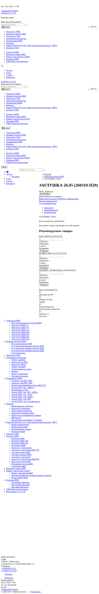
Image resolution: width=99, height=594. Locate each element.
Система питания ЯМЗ (21, 455)
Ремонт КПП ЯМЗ (19, 478)
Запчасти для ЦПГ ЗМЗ (21, 381)
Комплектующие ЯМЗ (16, 54)
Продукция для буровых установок (26, 420)
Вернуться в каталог (48, 199)
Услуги (9, 70)
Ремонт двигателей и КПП (18, 57)
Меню (4, 167)
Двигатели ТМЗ (13, 36)
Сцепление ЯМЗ (18, 466)
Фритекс (10, 43)
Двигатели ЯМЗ (13, 32)
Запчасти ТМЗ (12, 48)
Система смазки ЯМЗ (20, 452)
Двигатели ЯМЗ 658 (20, 337)
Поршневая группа (19, 390)
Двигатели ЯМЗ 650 (20, 332)
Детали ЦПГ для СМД (21, 399)
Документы (36, 592)
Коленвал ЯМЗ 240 (19, 443)
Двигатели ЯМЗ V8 (20, 327)
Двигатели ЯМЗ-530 (20, 339)
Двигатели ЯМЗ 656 (20, 334)
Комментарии (50, 212)
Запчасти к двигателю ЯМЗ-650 (25, 459)
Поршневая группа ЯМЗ (22, 464)
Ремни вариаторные (20, 425)
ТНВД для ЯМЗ (18, 360)
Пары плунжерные (19, 374)
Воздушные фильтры (20, 485)
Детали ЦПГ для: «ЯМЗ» (22, 397)
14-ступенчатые (18, 353)
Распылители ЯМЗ (19, 362)
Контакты (10, 77)
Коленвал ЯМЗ (17, 438)
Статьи (9, 75)
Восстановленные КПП (21, 344)
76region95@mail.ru (9, 11)
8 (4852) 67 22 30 (8, 13)
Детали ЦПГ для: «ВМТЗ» (23, 388)
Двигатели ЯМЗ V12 (20, 330)
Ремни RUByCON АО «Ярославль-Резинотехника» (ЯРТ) (31, 45)
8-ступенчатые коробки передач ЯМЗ (27, 348)
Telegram (8, 574)
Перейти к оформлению (68, 199)
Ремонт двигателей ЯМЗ (22, 473)
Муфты (14, 371)
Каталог (47, 174)
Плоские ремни (18, 431)
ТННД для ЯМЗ (18, 367)
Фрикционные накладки (22, 406)
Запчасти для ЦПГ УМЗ (21, 383)
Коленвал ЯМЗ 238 (19, 441)
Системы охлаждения (20, 457)
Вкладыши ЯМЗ (18, 445)
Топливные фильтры (20, 482)
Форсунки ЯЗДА (18, 364)
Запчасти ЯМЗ (12, 52)
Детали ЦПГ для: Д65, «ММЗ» (24, 392)
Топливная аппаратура (16, 38)
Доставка (15, 176)
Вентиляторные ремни (21, 429)
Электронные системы (21, 369)
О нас (8, 73)
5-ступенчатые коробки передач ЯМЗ (27, 346)
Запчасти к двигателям (21, 448)
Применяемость (51, 210)
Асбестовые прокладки (21, 411)
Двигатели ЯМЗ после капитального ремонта (31, 475)
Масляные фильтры (19, 487)
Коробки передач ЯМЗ (16, 34)
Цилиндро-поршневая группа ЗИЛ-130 (28, 385)
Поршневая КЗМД (14, 41)
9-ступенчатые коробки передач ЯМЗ (27, 351)
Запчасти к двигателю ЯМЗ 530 (25, 450)
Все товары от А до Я (15, 492)
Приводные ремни (19, 427)
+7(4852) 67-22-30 (9, 571)
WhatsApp (8, 578)
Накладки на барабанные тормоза (26, 415)
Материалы (16, 418)
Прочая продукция (19, 376)
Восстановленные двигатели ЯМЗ (26, 323)
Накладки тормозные (20, 408)
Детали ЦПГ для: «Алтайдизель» (25, 401)
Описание (48, 208)
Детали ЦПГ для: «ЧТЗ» (22, 394)
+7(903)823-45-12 (8, 568)
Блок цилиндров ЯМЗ (21, 461)
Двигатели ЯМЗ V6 (20, 325)
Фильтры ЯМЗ (12, 59)
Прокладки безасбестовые (22, 413)
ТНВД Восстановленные (17, 61)
